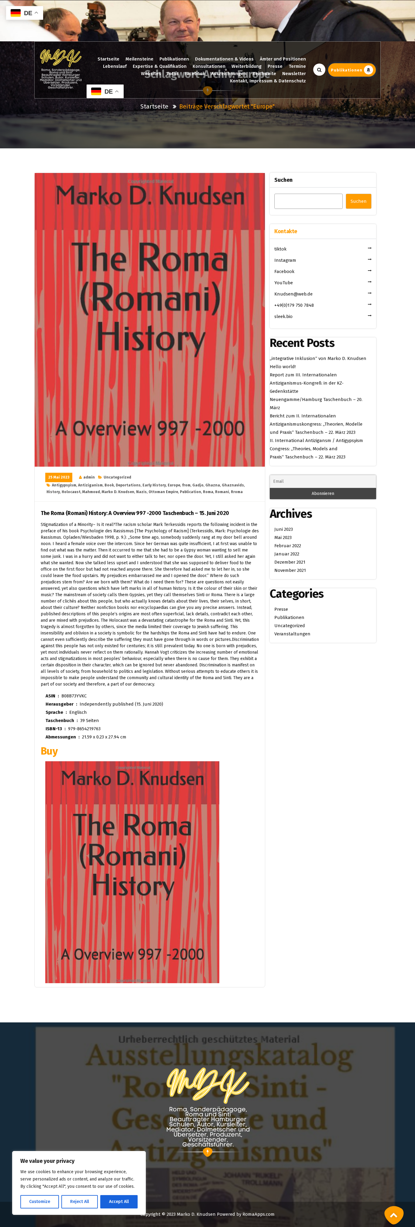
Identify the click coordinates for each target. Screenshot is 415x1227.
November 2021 (290, 570)
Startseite (108, 59)
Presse (275, 66)
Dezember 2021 (289, 562)
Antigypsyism (64, 485)
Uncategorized (117, 477)
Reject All (79, 1201)
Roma (208, 492)
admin (89, 477)
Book (109, 485)
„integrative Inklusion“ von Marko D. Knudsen (318, 358)
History (53, 492)
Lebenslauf (115, 66)
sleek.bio (283, 316)
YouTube (283, 282)
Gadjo (198, 485)
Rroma (237, 492)
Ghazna (212, 485)
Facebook (195, 73)
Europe (174, 485)
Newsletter (294, 73)
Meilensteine (139, 59)
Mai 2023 (283, 537)
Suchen (283, 180)
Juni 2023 (283, 529)
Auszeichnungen (228, 73)
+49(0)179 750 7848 (294, 305)
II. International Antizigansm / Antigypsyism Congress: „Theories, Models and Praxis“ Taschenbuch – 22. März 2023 (316, 449)
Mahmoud (91, 492)
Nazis (141, 492)
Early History (154, 485)
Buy (49, 751)
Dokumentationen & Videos (224, 59)
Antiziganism (90, 485)
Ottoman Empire (163, 492)
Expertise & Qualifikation (160, 66)
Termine (297, 66)
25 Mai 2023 (58, 477)
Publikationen (174, 59)
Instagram (285, 260)
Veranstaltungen (292, 634)
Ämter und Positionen (283, 59)
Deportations (128, 485)
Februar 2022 (287, 545)
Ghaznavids (233, 485)
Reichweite (264, 73)
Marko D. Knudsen (118, 492)
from (186, 485)
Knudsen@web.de (293, 294)
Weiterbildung (247, 66)
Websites (151, 73)
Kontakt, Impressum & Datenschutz (268, 81)
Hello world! (283, 366)
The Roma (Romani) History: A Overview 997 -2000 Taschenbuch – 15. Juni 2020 (135, 513)
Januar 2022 (286, 554)
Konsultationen (209, 66)
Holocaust (71, 492)
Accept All (119, 1201)
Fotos (173, 73)
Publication (190, 492)
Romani (222, 492)
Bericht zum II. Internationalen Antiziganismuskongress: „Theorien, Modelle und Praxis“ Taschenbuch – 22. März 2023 (316, 424)
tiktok (280, 249)
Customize (39, 1201)
